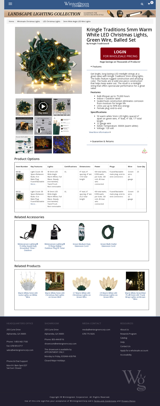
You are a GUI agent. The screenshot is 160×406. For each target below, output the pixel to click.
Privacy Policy (128, 401)
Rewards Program (128, 333)
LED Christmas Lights (51, 21)
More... (34, 184)
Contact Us (125, 346)
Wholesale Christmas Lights (28, 21)
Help (122, 342)
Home (11, 21)
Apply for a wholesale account (134, 350)
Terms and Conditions (105, 401)
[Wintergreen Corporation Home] (76, 4)
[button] (74, 64)
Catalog (123, 337)
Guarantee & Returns (102, 141)
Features (97, 66)
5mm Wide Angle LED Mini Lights (76, 21)
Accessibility (126, 354)
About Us (124, 329)
